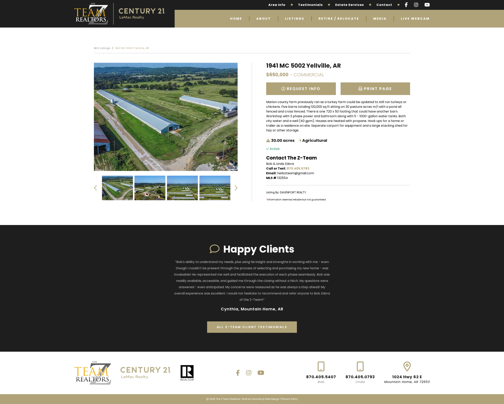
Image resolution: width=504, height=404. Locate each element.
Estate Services (349, 5)
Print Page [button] (377, 88)
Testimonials (310, 5)
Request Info (303, 88)
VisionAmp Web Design (265, 399)
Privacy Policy (290, 399)
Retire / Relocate (339, 18)
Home (236, 18)
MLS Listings (102, 48)
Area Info (276, 5)
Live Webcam (415, 18)
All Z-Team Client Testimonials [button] (252, 327)
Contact (384, 5)
